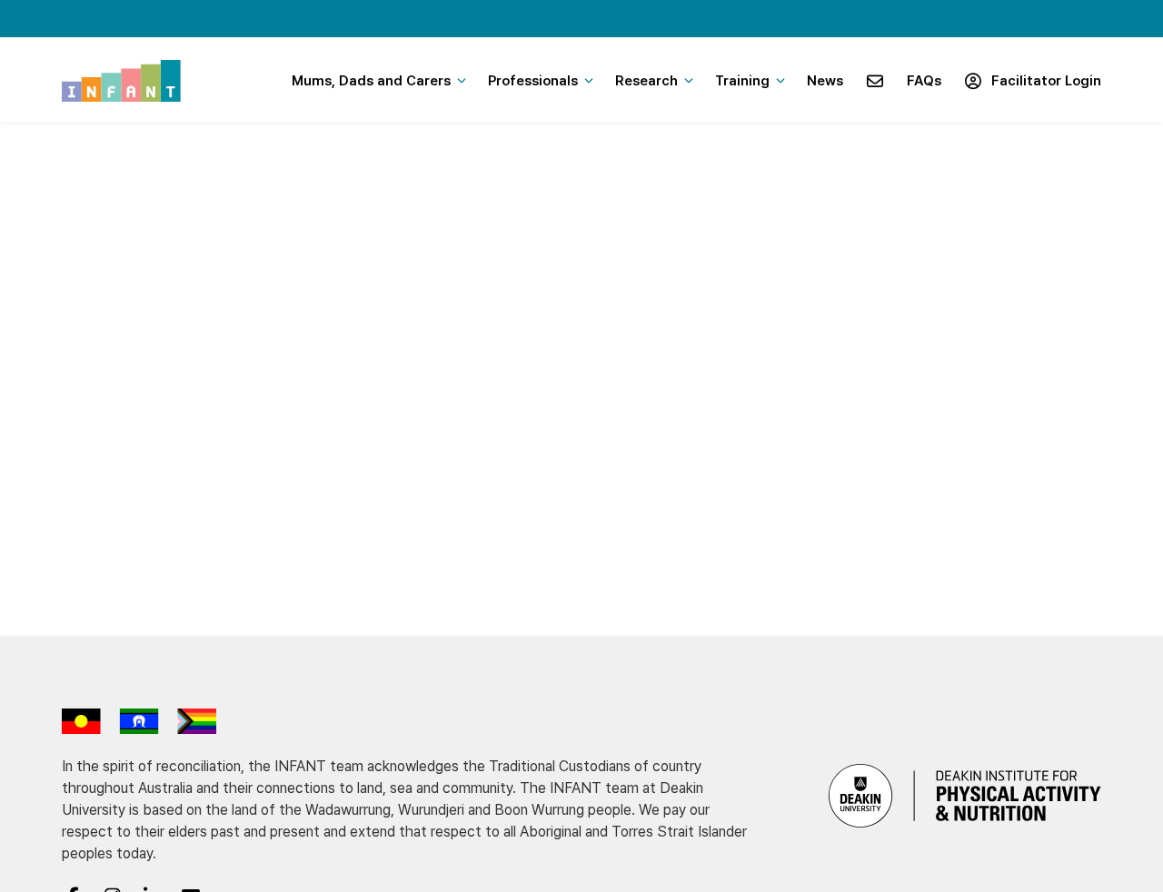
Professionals (533, 81)
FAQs (924, 81)
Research (646, 81)
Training (742, 81)
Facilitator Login (1042, 81)
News (825, 81)
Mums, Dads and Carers (371, 81)
